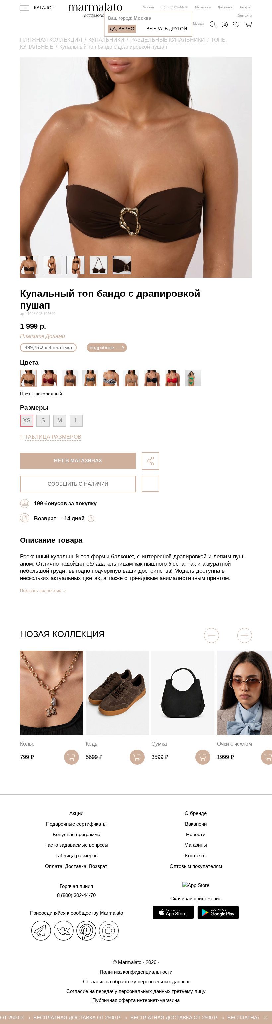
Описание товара (51, 540)
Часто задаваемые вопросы (76, 845)
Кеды (92, 744)
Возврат (245, 7)
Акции (76, 813)
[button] (244, 635)
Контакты (244, 15)
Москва (148, 7)
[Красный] (174, 378)
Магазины (203, 7)
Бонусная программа (76, 834)
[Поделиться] (150, 461)
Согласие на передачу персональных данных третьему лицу (136, 991)
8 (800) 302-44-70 (174, 7)
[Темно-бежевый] (133, 378)
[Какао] (71, 378)
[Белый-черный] (112, 378)
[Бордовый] (50, 378)
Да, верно (122, 28)
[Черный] (153, 378)
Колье (27, 744)
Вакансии (196, 824)
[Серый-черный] (92, 378)
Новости (195, 834)
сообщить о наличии (78, 484)
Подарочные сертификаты (76, 824)
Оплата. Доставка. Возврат (76, 866)
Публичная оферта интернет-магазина (136, 1000)
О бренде (196, 813)
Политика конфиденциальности (136, 972)
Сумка (159, 744)
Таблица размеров (76, 855)
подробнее (102, 347)
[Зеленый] (194, 378)
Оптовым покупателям (196, 866)
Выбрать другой (166, 28)
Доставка (225, 7)
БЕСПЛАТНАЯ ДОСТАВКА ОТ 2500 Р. (67, 1017)
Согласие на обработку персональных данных (136, 981)
